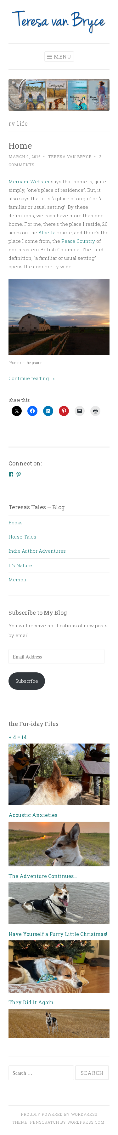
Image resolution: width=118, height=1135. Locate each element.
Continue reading (31, 378)
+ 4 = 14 (17, 737)
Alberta (46, 232)
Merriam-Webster (29, 181)
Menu (62, 56)
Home (20, 145)
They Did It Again (30, 1002)
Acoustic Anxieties (32, 815)
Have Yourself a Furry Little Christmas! (57, 934)
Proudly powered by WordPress (59, 1114)
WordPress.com (85, 1122)
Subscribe (26, 681)
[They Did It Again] (59, 1036)
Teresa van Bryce (70, 156)
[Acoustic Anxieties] (59, 864)
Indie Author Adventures (37, 551)
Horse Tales (22, 536)
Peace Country (78, 241)
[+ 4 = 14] (59, 803)
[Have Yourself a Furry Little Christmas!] (59, 991)
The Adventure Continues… (42, 876)
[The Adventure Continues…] (59, 922)
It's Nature (20, 565)
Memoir (17, 579)
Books (15, 522)
